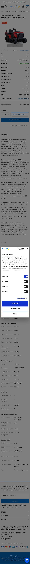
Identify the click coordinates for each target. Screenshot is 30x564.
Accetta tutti (15, 303)
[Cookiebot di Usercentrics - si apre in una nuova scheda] (18, 249)
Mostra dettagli (21, 298)
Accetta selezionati (15, 308)
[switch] (26, 281)
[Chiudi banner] (27, 248)
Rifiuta (15, 313)
